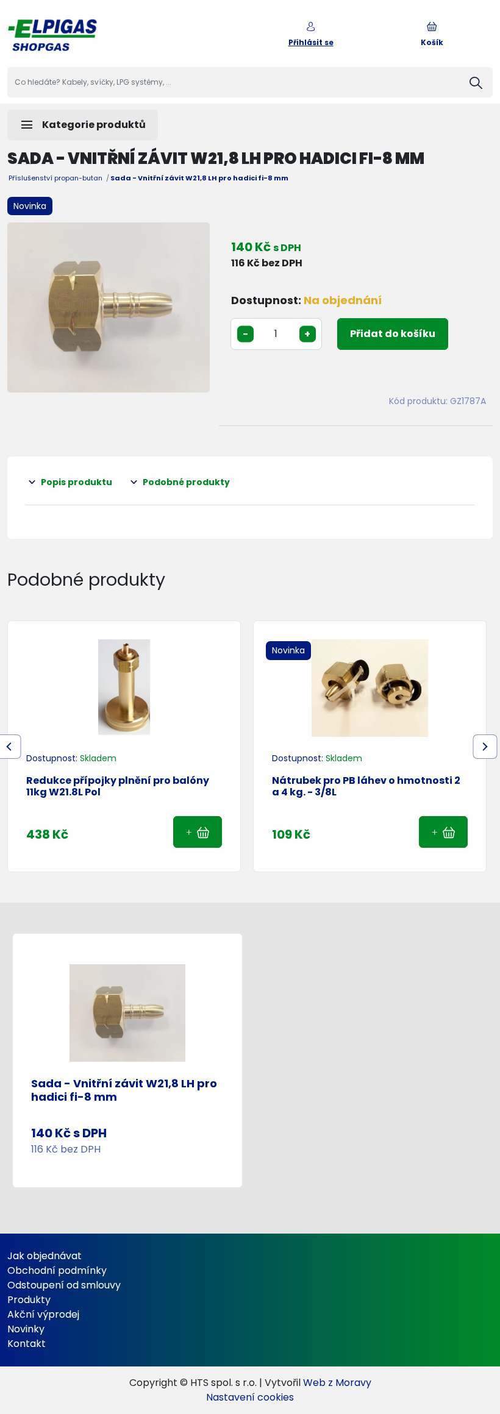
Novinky (26, 1329)
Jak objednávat (44, 1256)
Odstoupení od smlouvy (64, 1285)
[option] (108, 307)
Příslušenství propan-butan (55, 178)
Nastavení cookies (250, 1397)
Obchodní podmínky (57, 1270)
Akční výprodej (43, 1314)
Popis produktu (76, 482)
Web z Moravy (337, 1383)
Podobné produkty (186, 482)
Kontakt (26, 1344)
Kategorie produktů (83, 124)
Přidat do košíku (392, 334)
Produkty (29, 1300)
